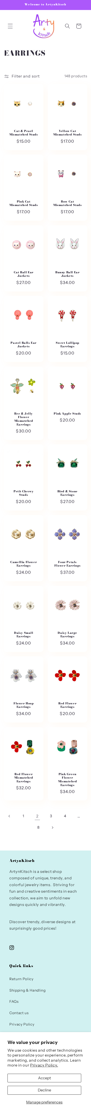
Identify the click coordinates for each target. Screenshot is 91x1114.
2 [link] (37, 816)
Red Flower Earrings (67, 705)
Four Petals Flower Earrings (67, 563)
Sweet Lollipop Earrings (67, 344)
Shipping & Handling (27, 990)
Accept (44, 1078)
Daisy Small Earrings (23, 634)
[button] (10, 26)
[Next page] (52, 827)
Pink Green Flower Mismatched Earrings (67, 779)
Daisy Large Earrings (67, 634)
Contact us (19, 1013)
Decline (44, 1090)
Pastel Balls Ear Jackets (23, 344)
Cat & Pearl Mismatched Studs (23, 132)
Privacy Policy (21, 1024)
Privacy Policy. (44, 1065)
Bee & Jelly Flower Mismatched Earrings (23, 419)
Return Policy (21, 979)
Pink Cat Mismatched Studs (23, 203)
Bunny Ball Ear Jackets (67, 273)
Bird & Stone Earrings (67, 493)
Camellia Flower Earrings (23, 563)
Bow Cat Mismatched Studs (67, 203)
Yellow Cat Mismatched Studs (67, 132)
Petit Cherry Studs (24, 493)
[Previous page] (9, 816)
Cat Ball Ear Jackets (23, 273)
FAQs (14, 1001)
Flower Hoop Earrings (23, 705)
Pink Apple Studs (67, 413)
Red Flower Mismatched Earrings (23, 777)
